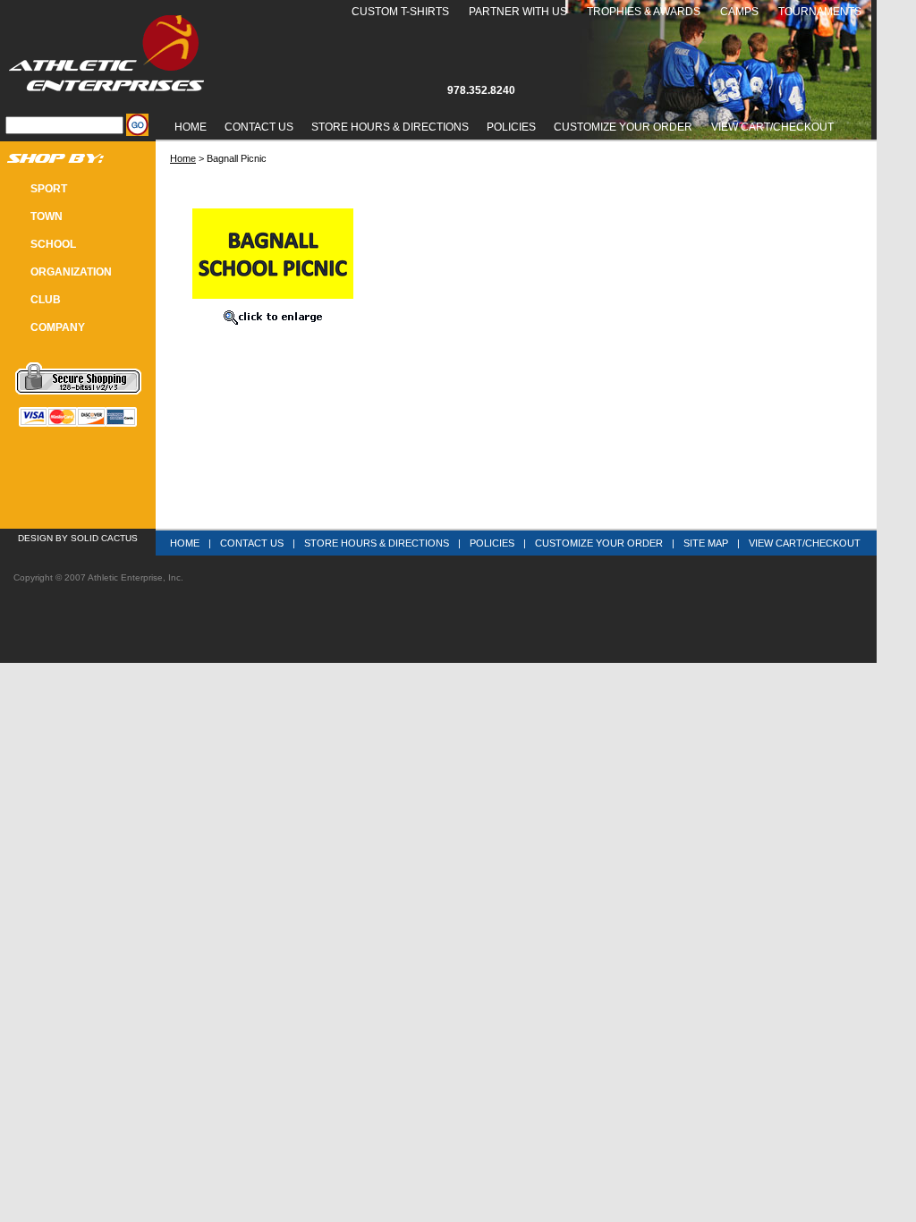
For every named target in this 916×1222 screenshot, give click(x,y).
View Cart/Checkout (805, 543)
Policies (511, 127)
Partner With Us (518, 11)
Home (190, 127)
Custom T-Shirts (400, 11)
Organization (71, 272)
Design (35, 538)
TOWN (46, 216)
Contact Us (259, 127)
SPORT (48, 188)
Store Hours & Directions (390, 127)
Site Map (705, 543)
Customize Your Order (623, 127)
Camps (739, 11)
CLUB (45, 299)
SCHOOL (53, 244)
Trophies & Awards (643, 11)
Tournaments (819, 11)
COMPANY (57, 327)
